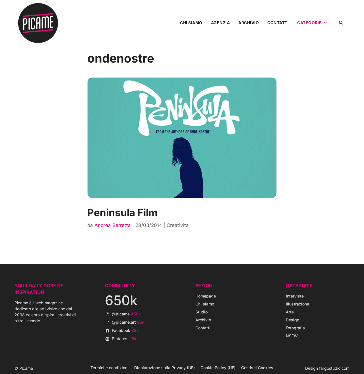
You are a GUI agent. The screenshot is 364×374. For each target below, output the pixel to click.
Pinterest (124, 338)
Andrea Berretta (112, 225)
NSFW (292, 335)
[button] (341, 23)
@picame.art (128, 322)
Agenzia (220, 22)
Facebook (125, 330)
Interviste (295, 296)
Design (292, 319)
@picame (126, 313)
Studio (201, 311)
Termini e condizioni (109, 367)
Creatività (178, 225)
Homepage (205, 296)
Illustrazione (297, 303)
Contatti (278, 22)
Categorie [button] (309, 22)
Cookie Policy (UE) (217, 367)
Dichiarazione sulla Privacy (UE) (164, 367)
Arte (290, 311)
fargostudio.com (334, 368)
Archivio (248, 22)
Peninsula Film (122, 212)
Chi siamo (191, 22)
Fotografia (295, 327)
